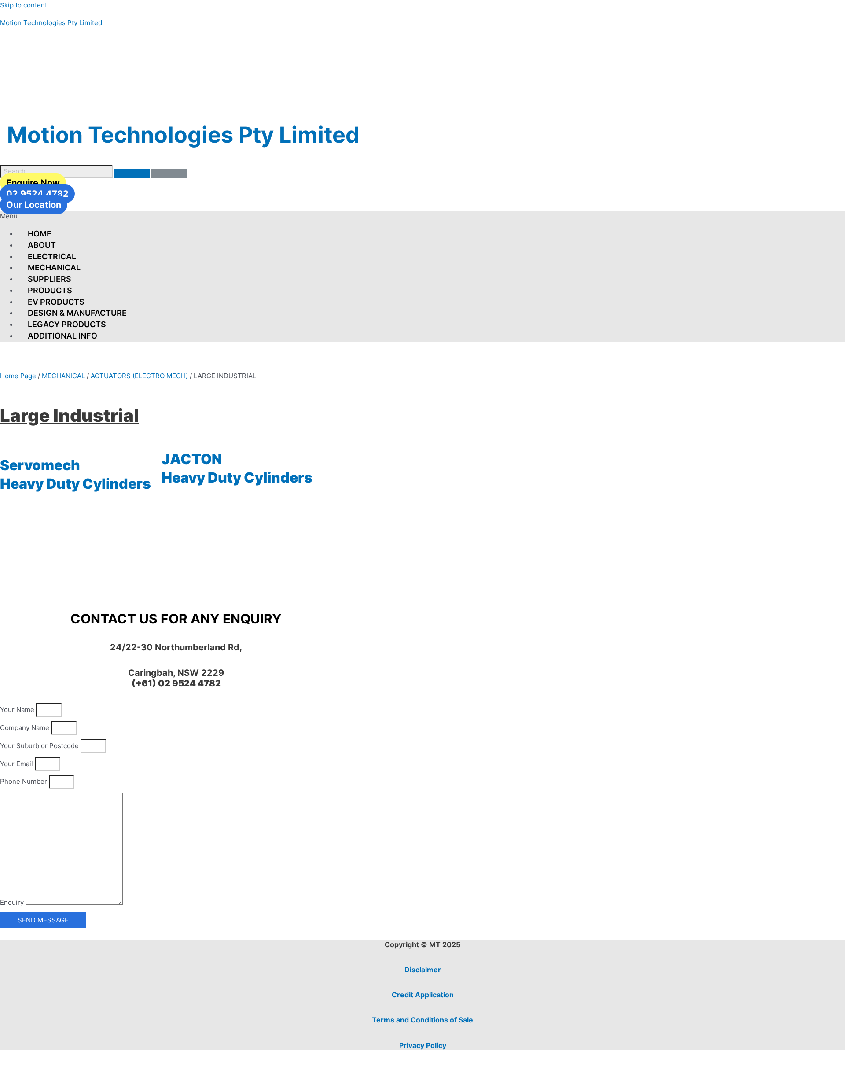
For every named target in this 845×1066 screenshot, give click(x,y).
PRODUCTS (50, 290)
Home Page (18, 376)
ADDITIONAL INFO (62, 335)
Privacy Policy (422, 1045)
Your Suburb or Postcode (40, 745)
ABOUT (42, 245)
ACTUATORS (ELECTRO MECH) (139, 376)
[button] (422, 216)
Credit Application (423, 994)
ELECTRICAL (52, 256)
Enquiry (13, 902)
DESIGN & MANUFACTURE (77, 312)
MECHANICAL (54, 267)
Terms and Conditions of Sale (422, 1019)
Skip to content (23, 5)
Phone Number (24, 781)
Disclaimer (422, 969)
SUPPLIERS (49, 279)
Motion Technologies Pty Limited (51, 22)
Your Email (17, 764)
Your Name (18, 709)
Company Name (25, 727)
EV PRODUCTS (56, 301)
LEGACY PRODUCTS (67, 324)
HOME (39, 233)
